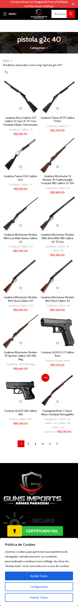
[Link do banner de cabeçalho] (33, 4)
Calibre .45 (63, 246)
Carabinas (14, 129)
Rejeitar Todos (39, 597)
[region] (39, 572)
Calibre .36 (58, 427)
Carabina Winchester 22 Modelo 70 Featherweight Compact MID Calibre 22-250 (57, 180)
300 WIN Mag (27, 364)
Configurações (39, 587)
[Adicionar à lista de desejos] (20, 108)
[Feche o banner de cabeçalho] (73, 4)
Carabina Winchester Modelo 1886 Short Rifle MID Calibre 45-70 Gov (57, 238)
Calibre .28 (64, 422)
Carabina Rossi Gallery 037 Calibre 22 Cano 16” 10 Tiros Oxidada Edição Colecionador (20, 121)
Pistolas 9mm (62, 360)
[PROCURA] (71, 14)
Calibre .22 (27, 129)
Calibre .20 (51, 422)
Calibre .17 (63, 125)
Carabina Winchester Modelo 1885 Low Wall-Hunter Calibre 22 (21, 238)
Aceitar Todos (39, 576)
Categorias (37, 47)
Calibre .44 (64, 305)
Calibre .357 (26, 305)
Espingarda (51, 419)
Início (6, 60)
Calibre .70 (58, 250)
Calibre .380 (25, 419)
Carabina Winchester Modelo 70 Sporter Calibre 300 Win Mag (20, 356)
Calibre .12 (64, 419)
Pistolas (49, 360)
